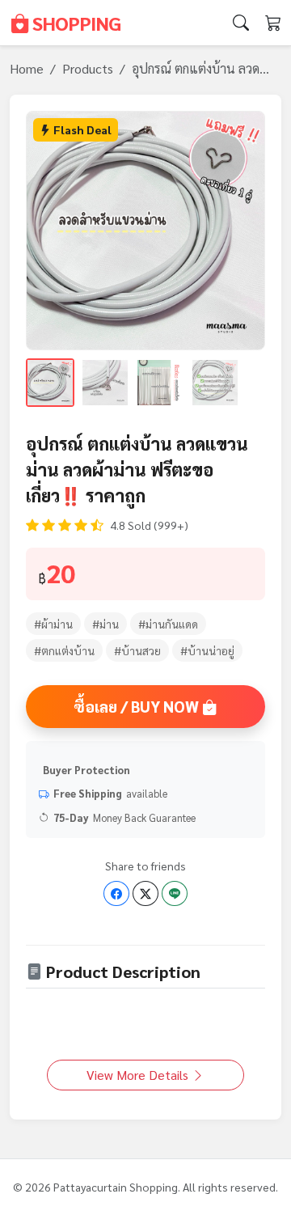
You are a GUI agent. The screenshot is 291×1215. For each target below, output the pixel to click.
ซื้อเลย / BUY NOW (138, 706)
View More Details (139, 1074)
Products (87, 68)
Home (27, 68)
